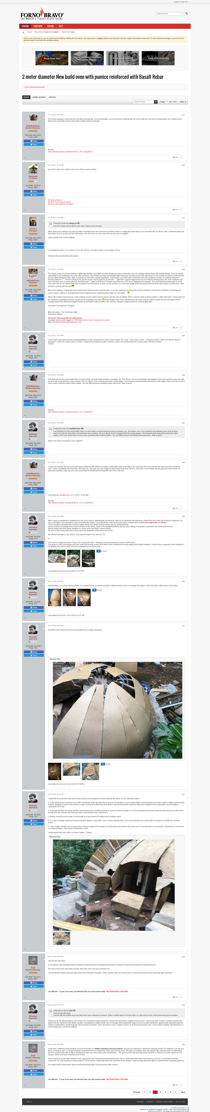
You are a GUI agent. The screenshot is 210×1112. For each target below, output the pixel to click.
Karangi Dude (151, 523)
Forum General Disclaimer (34, 87)
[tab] (26, 97)
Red (29, 1102)
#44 (183, 1005)
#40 (183, 581)
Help (61, 26)
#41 (183, 626)
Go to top (180, 1102)
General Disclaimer (164, 1102)
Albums (50, 26)
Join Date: (29, 135)
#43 (183, 957)
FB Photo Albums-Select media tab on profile (92, 320)
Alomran (33, 346)
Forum (29, 32)
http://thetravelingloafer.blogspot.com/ (66, 322)
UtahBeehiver (33, 126)
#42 (183, 794)
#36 (183, 375)
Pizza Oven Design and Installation (47, 32)
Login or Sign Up (180, 2)
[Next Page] (176, 101)
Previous (136, 1092)
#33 (183, 218)
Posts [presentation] (26, 97)
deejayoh (33, 176)
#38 (183, 463)
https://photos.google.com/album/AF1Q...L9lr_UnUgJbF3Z (70, 152)
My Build (124, 992)
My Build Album (113, 992)
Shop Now (38, 26)
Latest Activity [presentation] (39, 97)
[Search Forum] (186, 14)
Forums (25, 26)
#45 (183, 1045)
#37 (183, 423)
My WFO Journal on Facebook (59, 202)
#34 (183, 269)
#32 (183, 165)
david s (33, 229)
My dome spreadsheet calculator (60, 204)
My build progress (55, 200)
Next (183, 1092)
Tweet (34, 144)
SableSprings (33, 280)
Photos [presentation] (52, 97)
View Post (78, 223)
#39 (183, 516)
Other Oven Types (68, 32)
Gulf (33, 968)
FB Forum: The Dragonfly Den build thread (65, 318)
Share (35, 141)
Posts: (30, 137)
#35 (183, 336)
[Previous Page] (174, 101)
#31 (183, 115)
